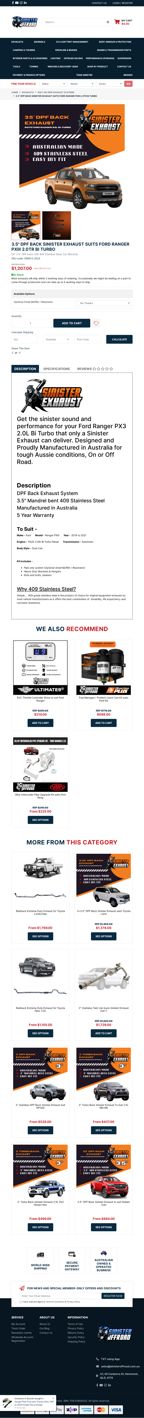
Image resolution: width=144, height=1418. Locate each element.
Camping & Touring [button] (24, 50)
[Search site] (108, 22)
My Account (18, 1323)
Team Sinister (84, 75)
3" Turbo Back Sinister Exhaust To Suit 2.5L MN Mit (104, 1106)
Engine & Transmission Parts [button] (114, 50)
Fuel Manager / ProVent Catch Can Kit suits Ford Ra (103, 699)
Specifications (56, 369)
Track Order (18, 1328)
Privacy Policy (73, 1302)
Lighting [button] (56, 58)
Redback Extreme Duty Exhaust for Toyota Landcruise (40, 912)
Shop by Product (97, 66)
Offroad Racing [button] (73, 58)
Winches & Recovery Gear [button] (63, 66)
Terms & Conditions (55, 1302)
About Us (45, 1323)
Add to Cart (72, 323)
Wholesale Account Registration (22, 1339)
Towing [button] (33, 66)
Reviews (85, 369)
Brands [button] (128, 75)
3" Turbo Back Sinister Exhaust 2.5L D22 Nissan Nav (40, 1203)
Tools (16, 66)
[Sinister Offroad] (24, 21)
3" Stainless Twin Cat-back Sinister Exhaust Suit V (104, 1009)
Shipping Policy (76, 1341)
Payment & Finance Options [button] (29, 75)
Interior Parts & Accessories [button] (30, 58)
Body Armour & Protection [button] (115, 42)
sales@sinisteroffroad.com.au (120, 1366)
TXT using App (110, 1359)
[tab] (25, 369)
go (128, 83)
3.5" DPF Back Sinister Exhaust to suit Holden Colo (103, 1203)
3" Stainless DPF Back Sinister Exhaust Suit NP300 (40, 1106)
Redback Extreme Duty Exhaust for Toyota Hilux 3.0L (40, 1009)
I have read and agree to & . (51, 1302)
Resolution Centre (21, 1332)
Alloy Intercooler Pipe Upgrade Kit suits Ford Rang (40, 796)
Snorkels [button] (39, 42)
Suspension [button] (124, 58)
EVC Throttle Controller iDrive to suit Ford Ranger (40, 699)
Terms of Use (75, 1323)
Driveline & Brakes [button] (66, 50)
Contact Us (124, 66)
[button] (96, 323)
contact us (99, 3)
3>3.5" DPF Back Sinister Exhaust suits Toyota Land (103, 912)
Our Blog (45, 1328)
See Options (40, 819)
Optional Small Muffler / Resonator (33, 301)
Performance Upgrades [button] (100, 58)
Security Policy (76, 1337)
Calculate (119, 339)
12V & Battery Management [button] (72, 42)
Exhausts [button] (17, 42)
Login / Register (123, 3)
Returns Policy (76, 1332)
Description (25, 369)
